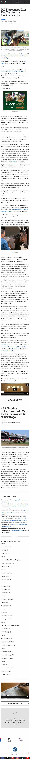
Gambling (15, 2)
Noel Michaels (16, 422)
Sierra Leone (15, 348)
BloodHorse (13, 23)
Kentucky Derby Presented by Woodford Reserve (13, 72)
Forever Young (4, 344)
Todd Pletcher (13, 161)
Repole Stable (13, 74)
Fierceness (24, 54)
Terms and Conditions (24, 752)
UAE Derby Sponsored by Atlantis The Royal (15, 347)
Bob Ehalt (13, 21)
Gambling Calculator (17, 530)
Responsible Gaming (15, 754)
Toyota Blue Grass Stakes (7, 351)
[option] (9, 740)
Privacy (17, 752)
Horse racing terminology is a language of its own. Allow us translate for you (15, 506)
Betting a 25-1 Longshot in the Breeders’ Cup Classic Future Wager (15, 722)
